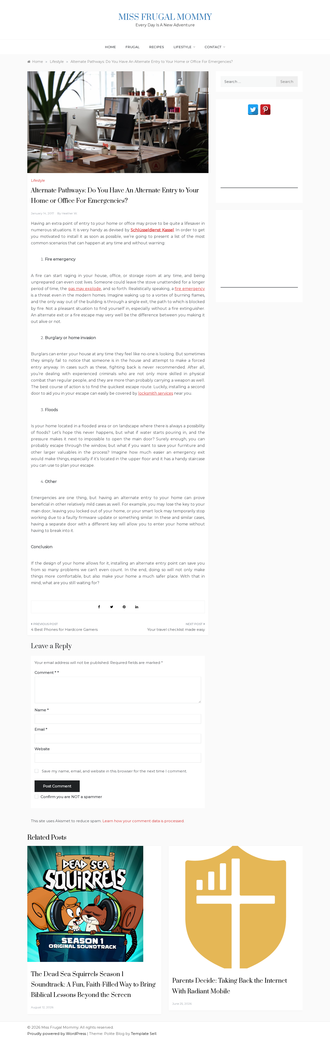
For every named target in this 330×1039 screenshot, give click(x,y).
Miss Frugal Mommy (165, 17)
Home (110, 47)
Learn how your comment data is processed (143, 821)
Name (42, 710)
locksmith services (155, 393)
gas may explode (84, 288)
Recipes (156, 47)
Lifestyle (182, 47)
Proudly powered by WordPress (57, 1033)
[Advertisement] (259, 158)
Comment (45, 672)
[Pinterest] (265, 109)
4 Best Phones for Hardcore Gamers (64, 629)
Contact (213, 47)
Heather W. (70, 213)
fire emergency (190, 288)
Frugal (133, 47)
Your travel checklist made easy (176, 629)
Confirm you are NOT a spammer (71, 796)
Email (41, 729)
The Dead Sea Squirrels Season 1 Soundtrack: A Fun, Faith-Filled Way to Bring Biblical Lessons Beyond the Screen (93, 984)
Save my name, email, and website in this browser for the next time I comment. (114, 771)
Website (42, 749)
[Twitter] (253, 109)
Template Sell (143, 1033)
